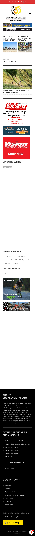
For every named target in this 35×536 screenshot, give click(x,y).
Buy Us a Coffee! (10, 492)
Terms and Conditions (11, 508)
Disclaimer (8, 501)
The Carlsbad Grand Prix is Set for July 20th (25, 38)
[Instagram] (15, 2)
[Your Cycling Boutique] (16, 306)
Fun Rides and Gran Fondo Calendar (15, 257)
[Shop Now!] (16, 147)
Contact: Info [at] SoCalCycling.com (15, 495)
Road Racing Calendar (11, 263)
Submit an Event (10, 457)
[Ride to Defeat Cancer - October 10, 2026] (17, 25)
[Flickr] (12, 2)
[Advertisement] (17, 330)
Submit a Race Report (11, 453)
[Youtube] (21, 2)
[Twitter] (18, 2)
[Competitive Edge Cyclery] (16, 289)
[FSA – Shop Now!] (17, 29)
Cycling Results (9, 274)
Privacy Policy (9, 504)
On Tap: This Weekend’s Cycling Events (9, 38)
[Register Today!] (16, 130)
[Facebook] (9, 2)
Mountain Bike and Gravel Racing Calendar (17, 260)
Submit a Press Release (12, 450)
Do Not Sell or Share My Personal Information (16, 517)
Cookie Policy (9, 498)
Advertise (7, 488)
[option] (10, 44)
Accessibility (8, 485)
